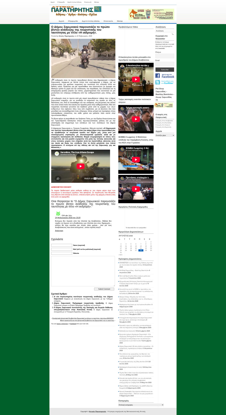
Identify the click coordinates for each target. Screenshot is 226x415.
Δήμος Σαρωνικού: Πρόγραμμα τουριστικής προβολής (79, 303)
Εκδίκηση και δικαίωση (127, 331)
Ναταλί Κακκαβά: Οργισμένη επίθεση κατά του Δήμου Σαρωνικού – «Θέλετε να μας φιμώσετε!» (136, 392)
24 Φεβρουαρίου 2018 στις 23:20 (67, 218)
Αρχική (52, 2)
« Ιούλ (120, 255)
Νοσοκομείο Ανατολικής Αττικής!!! (131, 367)
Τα (127, 227)
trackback (73, 324)
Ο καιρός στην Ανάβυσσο (164, 121)
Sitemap (96, 2)
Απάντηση (59, 231)
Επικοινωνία (87, 2)
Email (157, 60)
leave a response (62, 324)
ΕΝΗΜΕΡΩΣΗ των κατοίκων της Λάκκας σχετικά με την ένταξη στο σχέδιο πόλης (136, 264)
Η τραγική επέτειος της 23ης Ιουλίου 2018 (134, 361)
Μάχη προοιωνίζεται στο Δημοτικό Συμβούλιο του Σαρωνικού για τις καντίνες (87, 320)
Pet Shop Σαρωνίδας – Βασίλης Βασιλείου (134, 270)
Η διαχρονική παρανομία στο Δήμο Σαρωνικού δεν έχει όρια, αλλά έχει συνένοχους (135, 319)
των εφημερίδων (141, 227)
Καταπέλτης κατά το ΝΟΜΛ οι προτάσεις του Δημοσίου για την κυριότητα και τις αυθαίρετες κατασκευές (136, 291)
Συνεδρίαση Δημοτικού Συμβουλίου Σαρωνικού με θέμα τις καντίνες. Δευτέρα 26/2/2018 (82, 318)
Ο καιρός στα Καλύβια (163, 123)
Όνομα (158, 52)
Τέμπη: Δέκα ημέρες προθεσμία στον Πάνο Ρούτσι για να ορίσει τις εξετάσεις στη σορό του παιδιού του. (136, 312)
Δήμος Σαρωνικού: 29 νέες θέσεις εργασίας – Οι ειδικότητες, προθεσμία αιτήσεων (136, 347)
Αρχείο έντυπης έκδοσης (74, 2)
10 (121, 246)
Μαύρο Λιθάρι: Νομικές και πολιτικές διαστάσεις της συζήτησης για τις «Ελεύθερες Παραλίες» (135, 299)
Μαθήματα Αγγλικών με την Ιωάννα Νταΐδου (135, 304)
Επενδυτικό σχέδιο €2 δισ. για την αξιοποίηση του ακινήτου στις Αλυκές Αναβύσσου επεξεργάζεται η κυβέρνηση (135, 380)
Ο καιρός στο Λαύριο (162, 125)
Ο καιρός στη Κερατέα (163, 127)
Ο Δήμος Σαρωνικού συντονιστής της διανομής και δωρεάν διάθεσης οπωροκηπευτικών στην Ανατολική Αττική (83, 308)
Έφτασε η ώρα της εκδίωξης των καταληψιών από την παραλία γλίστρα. (135, 326)
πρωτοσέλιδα (132, 227)
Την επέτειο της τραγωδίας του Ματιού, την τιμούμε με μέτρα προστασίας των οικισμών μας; (135, 356)
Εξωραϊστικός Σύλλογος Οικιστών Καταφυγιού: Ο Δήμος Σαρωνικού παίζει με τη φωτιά (136, 282)
